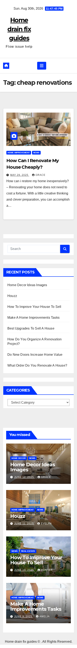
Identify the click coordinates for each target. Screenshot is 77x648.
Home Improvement (19, 152)
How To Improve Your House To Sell (34, 306)
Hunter (47, 570)
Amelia (44, 616)
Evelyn (46, 523)
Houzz (12, 296)
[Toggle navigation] (41, 66)
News (36, 152)
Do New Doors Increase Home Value (34, 354)
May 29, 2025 (19, 175)
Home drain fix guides (19, 29)
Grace (40, 175)
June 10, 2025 (24, 570)
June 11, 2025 (24, 523)
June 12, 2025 (24, 477)
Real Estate (28, 551)
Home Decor (18, 458)
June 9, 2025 (23, 616)
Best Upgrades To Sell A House (30, 328)
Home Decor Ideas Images (27, 285)
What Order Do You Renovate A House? (37, 365)
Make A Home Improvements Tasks (33, 317)
